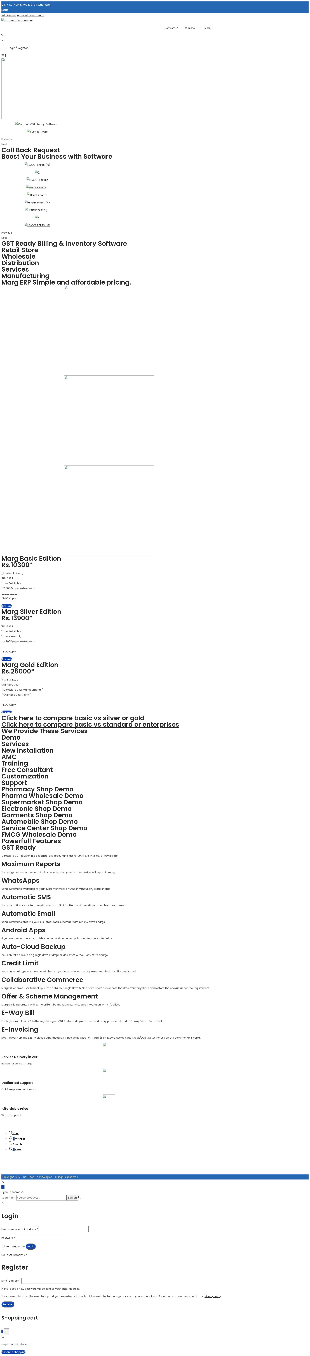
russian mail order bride (186, 1123)
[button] (6, 606)
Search (72, 1197)
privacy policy (212, 1296)
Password (8, 1238)
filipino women (139, 1123)
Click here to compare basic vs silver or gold (72, 718)
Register (8, 1304)
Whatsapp (44, 4)
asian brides (81, 1123)
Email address (11, 1280)
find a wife (17, 1123)
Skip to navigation (12, 15)
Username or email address (19, 1229)
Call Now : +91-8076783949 (18, 4)
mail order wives (96, 1123)
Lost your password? (14, 1254)
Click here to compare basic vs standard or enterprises (90, 724)
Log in (30, 1246)
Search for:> (9, 1197)
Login (4, 10)
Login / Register (18, 48)
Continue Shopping (13, 1352)
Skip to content (34, 15)
